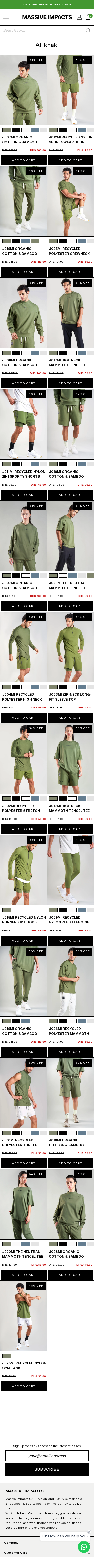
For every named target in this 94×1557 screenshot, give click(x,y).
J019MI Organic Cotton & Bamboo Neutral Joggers (19, 253)
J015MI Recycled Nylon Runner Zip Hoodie (24, 920)
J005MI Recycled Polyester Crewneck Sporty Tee (69, 253)
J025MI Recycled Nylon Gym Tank (24, 1366)
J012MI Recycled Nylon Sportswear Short (71, 140)
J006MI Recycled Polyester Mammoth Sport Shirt (69, 1033)
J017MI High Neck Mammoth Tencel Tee (69, 363)
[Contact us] (84, 1547)
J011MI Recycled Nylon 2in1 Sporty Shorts (23, 474)
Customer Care (16, 1552)
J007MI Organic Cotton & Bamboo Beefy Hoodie (19, 142)
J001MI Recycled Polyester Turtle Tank (19, 1145)
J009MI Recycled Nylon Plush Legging (69, 920)
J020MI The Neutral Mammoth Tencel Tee (69, 586)
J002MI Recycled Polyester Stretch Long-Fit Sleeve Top (21, 811)
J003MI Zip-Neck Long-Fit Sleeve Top (70, 697)
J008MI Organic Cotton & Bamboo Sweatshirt (19, 365)
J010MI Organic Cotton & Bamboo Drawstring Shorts (69, 476)
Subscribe (47, 1469)
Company (11, 1542)
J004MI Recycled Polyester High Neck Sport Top (22, 699)
